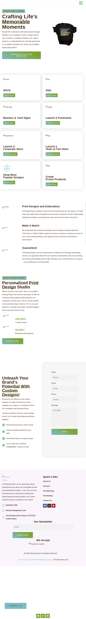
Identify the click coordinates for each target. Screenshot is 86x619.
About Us (47, 481)
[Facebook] (45, 506)
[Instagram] (49, 506)
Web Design (47, 559)
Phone (53, 394)
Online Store (10, 599)
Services (46, 486)
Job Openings (48, 491)
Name (53, 372)
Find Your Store (11, 593)
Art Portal (8, 587)
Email (53, 383)
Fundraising (48, 496)
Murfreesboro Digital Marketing (29, 559)
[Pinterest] (53, 506)
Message (54, 405)
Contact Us (47, 500)
